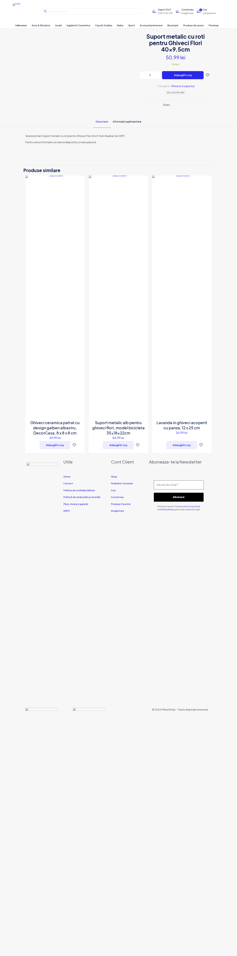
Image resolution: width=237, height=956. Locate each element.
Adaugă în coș (183, 75)
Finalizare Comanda (122, 483)
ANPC (66, 510)
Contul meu (117, 496)
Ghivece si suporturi (182, 86)
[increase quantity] (157, 75)
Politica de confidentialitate (79, 490)
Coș (113, 490)
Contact (68, 483)
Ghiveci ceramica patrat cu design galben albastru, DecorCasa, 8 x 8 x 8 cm (55, 427)
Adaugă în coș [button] (55, 445)
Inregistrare (117, 510)
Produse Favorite (121, 503)
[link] (41, 829)
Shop (114, 476)
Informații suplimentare (127, 121)
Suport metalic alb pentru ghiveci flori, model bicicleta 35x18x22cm (118, 427)
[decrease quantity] (143, 75)
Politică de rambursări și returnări (81, 496)
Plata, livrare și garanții (75, 503)
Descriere (102, 121)
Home (66, 476)
